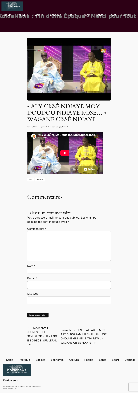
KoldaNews (10, 380)
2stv (30, 179)
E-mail (32, 278)
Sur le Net (40, 179)
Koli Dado (47, 127)
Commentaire (36, 228)
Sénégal (58, 127)
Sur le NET (66, 127)
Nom (31, 266)
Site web (32, 293)
